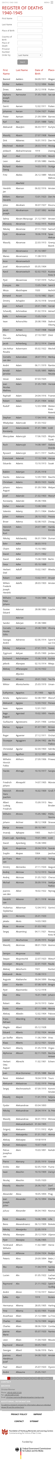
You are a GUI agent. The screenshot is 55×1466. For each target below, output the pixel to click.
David (6, 554)
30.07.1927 (40, 205)
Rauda (51, 963)
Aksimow (20, 945)
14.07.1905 (40, 782)
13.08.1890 (40, 506)
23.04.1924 (40, 1253)
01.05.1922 (40, 1275)
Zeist (50, 335)
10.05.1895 (40, 370)
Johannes (7, 111)
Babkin (6, 471)
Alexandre (21, 1219)
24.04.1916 (40, 395)
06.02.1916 (40, 188)
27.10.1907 (40, 335)
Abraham (20, 205)
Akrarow (20, 926)
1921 (37, 969)
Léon (5, 984)
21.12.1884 (40, 1315)
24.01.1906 (40, 721)
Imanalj (6, 832)
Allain (18, 1315)
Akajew (19, 853)
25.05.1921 (40, 1372)
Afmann (20, 679)
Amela (6, 697)
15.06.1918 (40, 658)
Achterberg (21, 335)
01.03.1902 (40, 926)
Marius (6, 727)
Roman (6, 1144)
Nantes (51, 1331)
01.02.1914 (40, 311)
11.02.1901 (40, 1061)
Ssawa (51, 648)
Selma (6, 218)
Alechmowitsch (23, 1088)
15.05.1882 (40, 813)
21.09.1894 (40, 116)
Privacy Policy (19, 1414)
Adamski (20, 495)
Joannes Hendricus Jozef (8, 1358)
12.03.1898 (40, 406)
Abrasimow (21, 280)
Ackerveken (21, 356)
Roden (51, 84)
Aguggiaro (21, 740)
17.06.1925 (40, 436)
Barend (6, 79)
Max (5, 994)
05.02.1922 (40, 348)
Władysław (8, 422)
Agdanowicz (22, 697)
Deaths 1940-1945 (10, 2)
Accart (19, 295)
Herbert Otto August (6, 1064)
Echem (51, 1061)
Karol (5, 271)
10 (36, 1378)
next (48, 1378)
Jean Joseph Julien (6, 1202)
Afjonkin (20, 673)
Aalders (19, 79)
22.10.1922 (40, 668)
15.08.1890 (40, 843)
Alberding (20, 1018)
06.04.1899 (40, 979)
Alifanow (20, 1253)
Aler (18, 1166)
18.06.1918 (40, 234)
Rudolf (6, 406)
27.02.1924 (40, 1032)
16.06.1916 (40, 1350)
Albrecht (20, 1061)
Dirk (5, 140)
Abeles (19, 174)
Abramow (20, 223)
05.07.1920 (40, 1331)
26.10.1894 (40, 1199)
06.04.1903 (40, 1210)
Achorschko (21, 321)
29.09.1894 (40, 1258)
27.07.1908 (40, 135)
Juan (5, 1073)
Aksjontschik (22, 958)
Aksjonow (20, 953)
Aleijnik (19, 1096)
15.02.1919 (40, 1083)
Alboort (19, 1053)
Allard (19, 1350)
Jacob (5, 343)
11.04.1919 (40, 1266)
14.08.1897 (40, 444)
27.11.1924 (40, 867)
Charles (6, 1321)
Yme (5, 1310)
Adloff (19, 569)
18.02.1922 (40, 890)
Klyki (50, 1129)
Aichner (19, 822)
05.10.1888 (40, 564)
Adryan (19, 653)
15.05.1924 (40, 316)
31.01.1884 (40, 427)
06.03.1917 (40, 126)
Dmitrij (6, 300)
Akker (18, 890)
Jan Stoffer (8, 1037)
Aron (5, 261)
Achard (19, 305)
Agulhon (20, 754)
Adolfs (19, 583)
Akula (18, 974)
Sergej (6, 931)
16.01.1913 (40, 140)
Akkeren (20, 899)
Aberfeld (20, 183)
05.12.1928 (40, 1027)
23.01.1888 (40, 121)
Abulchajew (21, 290)
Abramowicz (22, 250)
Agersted (20, 713)
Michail (6, 882)
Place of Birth (8, 30)
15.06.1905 (40, 1239)
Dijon (50, 295)
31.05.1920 (40, 94)
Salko (5, 1297)
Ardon (51, 400)
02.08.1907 (40, 697)
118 (42, 1378)
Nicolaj (6, 1180)
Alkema (19, 1305)
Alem (18, 1150)
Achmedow (21, 311)
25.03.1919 (40, 684)
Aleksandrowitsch (24, 1124)
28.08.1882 (40, 609)
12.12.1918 (40, 989)
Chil (5, 250)
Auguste (7, 979)
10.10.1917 (40, 770)
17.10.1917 (40, 1292)
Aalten (19, 89)
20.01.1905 (40, 305)
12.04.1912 (40, 907)
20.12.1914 (40, 343)
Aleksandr (8, 126)
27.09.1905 (40, 156)
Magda (6, 1027)
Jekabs (6, 921)
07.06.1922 (40, 1018)
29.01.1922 (40, 679)
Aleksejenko (22, 1134)
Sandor (6, 622)
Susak (51, 463)
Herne (51, 1244)
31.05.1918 (40, 1048)
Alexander (8, 1193)
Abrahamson (22, 210)
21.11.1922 (40, 1283)
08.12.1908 (40, 822)
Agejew (19, 703)
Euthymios (8, 692)
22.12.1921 (40, 1042)
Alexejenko (21, 1229)
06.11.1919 (40, 365)
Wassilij (6, 135)
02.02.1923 (40, 271)
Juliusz (6, 1210)
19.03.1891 (40, 1150)
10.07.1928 (40, 1144)
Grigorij (6, 1129)
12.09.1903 (40, 477)
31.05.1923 (40, 877)
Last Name (7, 24)
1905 (37, 832)
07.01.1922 (40, 858)
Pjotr (5, 234)
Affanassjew (22, 668)
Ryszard (7, 453)
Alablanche (21, 979)
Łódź (50, 427)
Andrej (6, 872)
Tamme (6, 679)
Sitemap (34, 1421)
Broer (5, 521)
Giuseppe (7, 740)
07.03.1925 (40, 378)
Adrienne (20, 639)
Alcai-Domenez (23, 1073)
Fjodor (6, 1105)
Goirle (51, 482)
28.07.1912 (40, 356)
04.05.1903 (40, 1344)
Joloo (5, 205)
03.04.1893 (40, 1105)
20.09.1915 (40, 939)
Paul (5, 1366)
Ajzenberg (21, 837)
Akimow (20, 872)
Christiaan (8, 482)
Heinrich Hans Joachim (7, 794)
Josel (5, 266)
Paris (50, 1350)
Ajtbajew (20, 832)
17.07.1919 (40, 280)
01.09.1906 (40, 487)
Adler (18, 543)
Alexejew (20, 1234)
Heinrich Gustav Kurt (7, 530)
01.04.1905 (40, 1124)
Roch (5, 444)
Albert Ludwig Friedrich (7, 805)
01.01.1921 (40, 1134)
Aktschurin (21, 969)
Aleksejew (21, 1139)
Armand (7, 295)
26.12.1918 (40, 89)
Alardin (19, 984)
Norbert (7, 1048)
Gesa (5, 564)
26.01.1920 (40, 915)
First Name (7, 18)
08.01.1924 (40, 945)
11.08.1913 (40, 256)
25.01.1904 (40, 400)
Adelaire (20, 516)
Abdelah (20, 145)
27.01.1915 (40, 648)
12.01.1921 (40, 708)
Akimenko (21, 867)
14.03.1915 (40, 166)
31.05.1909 (40, 384)
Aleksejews (21, 1144)
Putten (51, 89)
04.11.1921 (40, 931)
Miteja (51, 663)
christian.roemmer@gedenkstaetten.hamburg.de (25, 1397)
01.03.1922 (40, 422)
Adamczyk (21, 436)
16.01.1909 (40, 994)
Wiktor (6, 684)
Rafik (5, 316)
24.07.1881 (40, 526)
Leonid (6, 939)
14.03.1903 (40, 921)
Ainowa (19, 827)
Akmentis (20, 915)
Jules (5, 754)
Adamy (19, 511)
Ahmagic (20, 770)
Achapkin (20, 300)
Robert (6, 400)
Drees (6, 89)
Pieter (6, 116)
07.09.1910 (40, 1088)
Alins (18, 1258)
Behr (5, 543)
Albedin (19, 1013)
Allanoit (19, 1344)
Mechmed (8, 145)
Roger (6, 735)
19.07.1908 (40, 329)
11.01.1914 (40, 1096)
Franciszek (8, 458)
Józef (5, 495)
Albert (6, 329)
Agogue (19, 727)
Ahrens (19, 802)
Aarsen (19, 106)
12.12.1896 (40, 84)
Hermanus (8, 1305)
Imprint (37, 1414)
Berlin (51, 559)
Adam (19, 365)
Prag (50, 1193)
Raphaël (7, 395)
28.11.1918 (40, 899)
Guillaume (8, 721)
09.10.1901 (40, 827)
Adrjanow (20, 648)
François (7, 285)
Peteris (6, 1258)
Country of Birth (7, 38)
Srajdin (6, 853)
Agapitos (20, 692)
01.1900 (39, 692)
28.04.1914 (40, 1110)
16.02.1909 (40, 790)
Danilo (6, 477)
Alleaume (20, 1372)
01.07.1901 (40, 727)
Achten (19, 329)
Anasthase (8, 1315)
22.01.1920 (40, 963)
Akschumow (22, 939)
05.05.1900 (40, 653)
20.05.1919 (40, 1161)
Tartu (50, 121)
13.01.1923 (40, 196)
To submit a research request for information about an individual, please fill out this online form (26, 1406)
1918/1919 (40, 1139)
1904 (37, 853)
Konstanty (8, 500)
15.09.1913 (40, 802)
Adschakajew (22, 658)
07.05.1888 (40, 1073)
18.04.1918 (40, 1078)
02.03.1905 (40, 1310)
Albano (19, 1008)
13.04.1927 (40, 111)
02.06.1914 (40, 639)
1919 (37, 150)
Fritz (5, 174)
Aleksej (6, 668)
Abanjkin (20, 126)
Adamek (20, 458)
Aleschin (20, 1171)
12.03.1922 (40, 703)
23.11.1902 (40, 554)
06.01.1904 (40, 538)
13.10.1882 (40, 295)
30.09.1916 (40, 882)
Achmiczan (21, 316)
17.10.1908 (40, 458)
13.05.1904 (40, 285)
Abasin (19, 135)
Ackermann (21, 348)
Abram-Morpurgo (24, 218)
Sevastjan (7, 963)
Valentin (7, 511)
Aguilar (19, 748)
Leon (5, 161)
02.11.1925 (40, 1053)
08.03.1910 (40, 543)
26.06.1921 (40, 1185)
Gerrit (6, 106)
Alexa (18, 1193)
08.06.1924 (40, 1326)
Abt (17, 285)
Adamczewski (22, 427)
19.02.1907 (40, 569)
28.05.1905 (40, 1305)
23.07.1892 (40, 210)
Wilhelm (7, 813)
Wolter (6, 84)
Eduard (6, 1032)
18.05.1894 (40, 1193)
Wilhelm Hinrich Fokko (7, 762)
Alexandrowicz (23, 1224)
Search (22, 62)
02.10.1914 (40, 663)
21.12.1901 (40, 218)
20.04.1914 (40, 848)
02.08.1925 (40, 521)
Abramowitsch (23, 261)
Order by (6, 55)
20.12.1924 (40, 1234)
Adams (19, 482)
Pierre (6, 1161)
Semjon (6, 953)
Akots (18, 921)
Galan (51, 1003)
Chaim (6, 548)
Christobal (8, 748)
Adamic (19, 463)
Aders (18, 526)
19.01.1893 (40, 837)
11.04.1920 (40, 1339)
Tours (51, 1078)
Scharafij (7, 311)
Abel (18, 156)
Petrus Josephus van (7, 1153)
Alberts (19, 1032)
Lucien (6, 1275)
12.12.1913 (40, 872)
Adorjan (20, 622)
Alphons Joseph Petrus (7, 97)
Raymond (7, 1283)
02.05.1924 (40, 1166)
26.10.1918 (40, 300)
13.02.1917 (40, 577)
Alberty (19, 1048)
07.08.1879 (40, 984)
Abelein (19, 166)
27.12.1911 (40, 735)
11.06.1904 (40, 1037)
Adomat (20, 609)
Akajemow (21, 848)
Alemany (20, 1161)
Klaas (5, 1042)
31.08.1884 (40, 622)
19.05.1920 (40, 1180)
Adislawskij (21, 538)
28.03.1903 (40, 583)
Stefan (6, 506)
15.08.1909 (40, 559)
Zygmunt (7, 653)
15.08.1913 (40, 974)
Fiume (51, 1166)
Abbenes (20, 140)
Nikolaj (6, 229)
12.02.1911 (40, 106)
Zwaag (51, 521)
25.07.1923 (40, 1366)
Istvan (6, 378)
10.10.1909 (40, 1171)
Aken (18, 858)
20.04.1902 (40, 740)
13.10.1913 (40, 463)
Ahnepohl (20, 782)
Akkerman (21, 907)
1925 (37, 953)
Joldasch (7, 150)
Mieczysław (8, 436)
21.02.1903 (40, 495)
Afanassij (7, 223)
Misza (5, 290)
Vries (50, 1037)
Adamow (20, 477)
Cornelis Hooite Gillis (7, 631)
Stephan (7, 417)
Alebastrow (21, 1083)
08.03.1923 (40, 482)
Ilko (4, 1266)
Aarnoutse (21, 94)
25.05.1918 (40, 471)
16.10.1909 (40, 1321)
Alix (17, 1275)
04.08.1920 (40, 1355)
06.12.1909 (40, 1224)
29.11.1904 (40, 511)
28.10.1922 (40, 516)
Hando (6, 770)
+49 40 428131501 (12, 1395)
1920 (37, 290)
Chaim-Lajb (8, 837)
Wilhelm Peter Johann (7, 601)
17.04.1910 (40, 417)
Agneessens (21, 721)
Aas (17, 121)
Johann (6, 822)
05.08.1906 (40, 500)
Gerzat (51, 305)
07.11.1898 (40, 1008)
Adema (19, 521)
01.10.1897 (40, 250)
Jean (5, 305)
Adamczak (21, 422)
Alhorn (19, 1244)
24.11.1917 (40, 453)
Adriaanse (21, 628)
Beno (5, 1224)
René (5, 1078)
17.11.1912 (40, 1129)
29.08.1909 (40, 628)
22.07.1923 (40, 958)
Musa (5, 926)
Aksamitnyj (21, 931)
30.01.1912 (40, 1118)
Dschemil (7, 658)
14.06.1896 (40, 1219)
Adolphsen (21, 597)
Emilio (6, 1166)
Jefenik (6, 663)
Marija (6, 827)
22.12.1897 (40, 754)
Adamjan (20, 471)
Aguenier (20, 735)
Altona (51, 417)
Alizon (19, 1292)
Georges (7, 1350)
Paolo (5, 1008)
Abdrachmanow (23, 150)
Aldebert (20, 1078)
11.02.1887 (40, 1244)
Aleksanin (20, 1129)
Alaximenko (21, 989)
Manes (6, 256)
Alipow (19, 1266)
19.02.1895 (40, 713)
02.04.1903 (40, 748)
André (6, 365)
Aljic (18, 1297)
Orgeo (51, 1048)
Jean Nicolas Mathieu (7, 387)
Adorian (20, 617)
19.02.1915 (40, 223)
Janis (5, 915)
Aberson (20, 188)
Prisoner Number (6, 50)
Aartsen (19, 116)
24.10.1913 (40, 1003)
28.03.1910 (40, 145)
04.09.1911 (40, 79)
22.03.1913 (40, 242)
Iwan (5, 321)
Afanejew (20, 663)
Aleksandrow (22, 1105)
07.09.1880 (40, 161)
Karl (5, 121)
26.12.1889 (40, 174)
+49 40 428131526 (14, 1392)
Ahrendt (20, 790)
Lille (50, 1219)
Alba (18, 994)
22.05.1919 (40, 1229)
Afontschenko (22, 684)
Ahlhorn (20, 759)
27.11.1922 (40, 229)
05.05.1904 (40, 266)
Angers (51, 1321)
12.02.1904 (40, 1013)
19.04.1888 (40, 597)
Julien (5, 516)
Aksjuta (19, 963)
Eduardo (7, 463)
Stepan (6, 958)
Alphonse (7, 1053)
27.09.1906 (40, 759)
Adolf (18, 577)
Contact (19, 1421)
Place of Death (5, 44)
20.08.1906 (40, 321)
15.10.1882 (40, 548)
